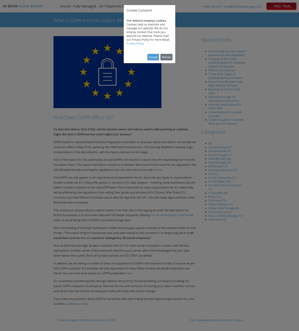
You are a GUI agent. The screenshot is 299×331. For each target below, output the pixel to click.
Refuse (166, 57)
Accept (153, 57)
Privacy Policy (135, 43)
